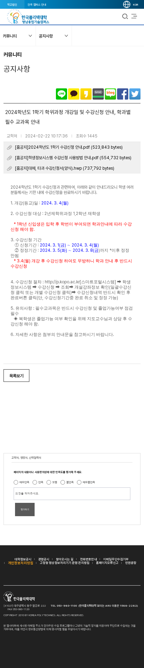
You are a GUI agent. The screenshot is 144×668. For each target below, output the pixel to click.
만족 (40, 482)
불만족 (70, 482)
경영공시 (43, 559)
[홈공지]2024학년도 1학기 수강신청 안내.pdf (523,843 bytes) (69, 147)
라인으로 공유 (61, 94)
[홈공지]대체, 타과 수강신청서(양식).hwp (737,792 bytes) (64, 168)
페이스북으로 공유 (122, 94)
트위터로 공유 (135, 94)
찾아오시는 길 (64, 559)
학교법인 (12, 4)
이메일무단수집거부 (116, 559)
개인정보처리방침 (20, 563)
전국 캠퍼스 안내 (37, 4)
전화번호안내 (88, 559)
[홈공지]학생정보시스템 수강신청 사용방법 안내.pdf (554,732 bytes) (73, 157)
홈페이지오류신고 (107, 563)
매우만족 (24, 482)
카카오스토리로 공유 (86, 94)
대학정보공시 (23, 559)
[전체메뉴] (134, 16)
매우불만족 (89, 482)
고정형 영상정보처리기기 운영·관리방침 (64, 563)
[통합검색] (125, 16)
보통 (54, 482)
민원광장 (130, 563)
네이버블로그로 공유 (110, 94)
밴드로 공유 (98, 94)
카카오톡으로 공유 (73, 94)
